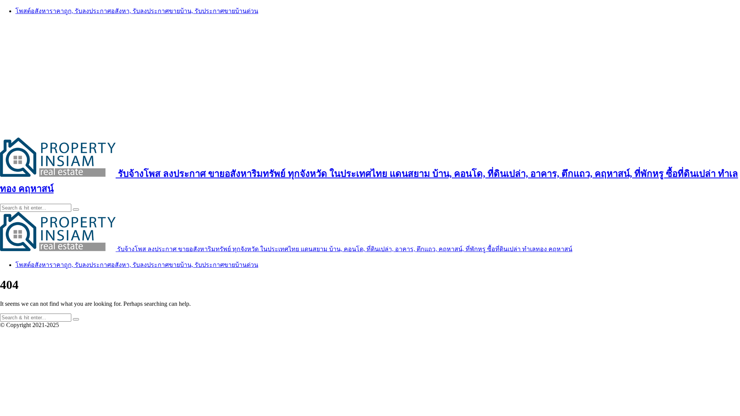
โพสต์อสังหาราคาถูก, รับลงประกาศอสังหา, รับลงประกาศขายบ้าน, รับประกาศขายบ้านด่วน (136, 11)
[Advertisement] (370, 76)
